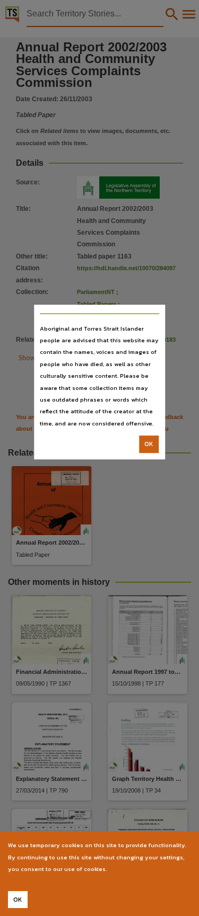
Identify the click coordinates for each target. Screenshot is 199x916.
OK (148, 444)
